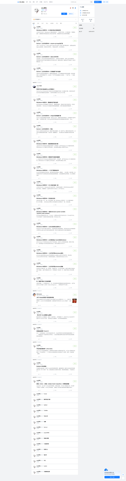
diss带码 (38, 26)
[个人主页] (75, 8)
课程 (34, 1)
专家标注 (51, 1)
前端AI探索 (46, 438)
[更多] (123, 478)
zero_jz (45, 427)
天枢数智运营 (47, 471)
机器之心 (46, 449)
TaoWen (46, 410)
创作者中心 (97, 1)
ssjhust (45, 405)
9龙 (45, 460)
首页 (27, 1)
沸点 (30, 1)
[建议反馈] (123, 474)
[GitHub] (73, 8)
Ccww (45, 393)
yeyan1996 (46, 432)
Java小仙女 (39, 85)
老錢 (45, 421)
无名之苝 (46, 416)
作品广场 (45, 1)
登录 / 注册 (112, 477)
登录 (105, 1)
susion (45, 466)
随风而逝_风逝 (47, 399)
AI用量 (41, 1)
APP (37, 1)
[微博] (70, 8)
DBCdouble (39, 294)
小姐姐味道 (46, 443)
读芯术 (45, 455)
